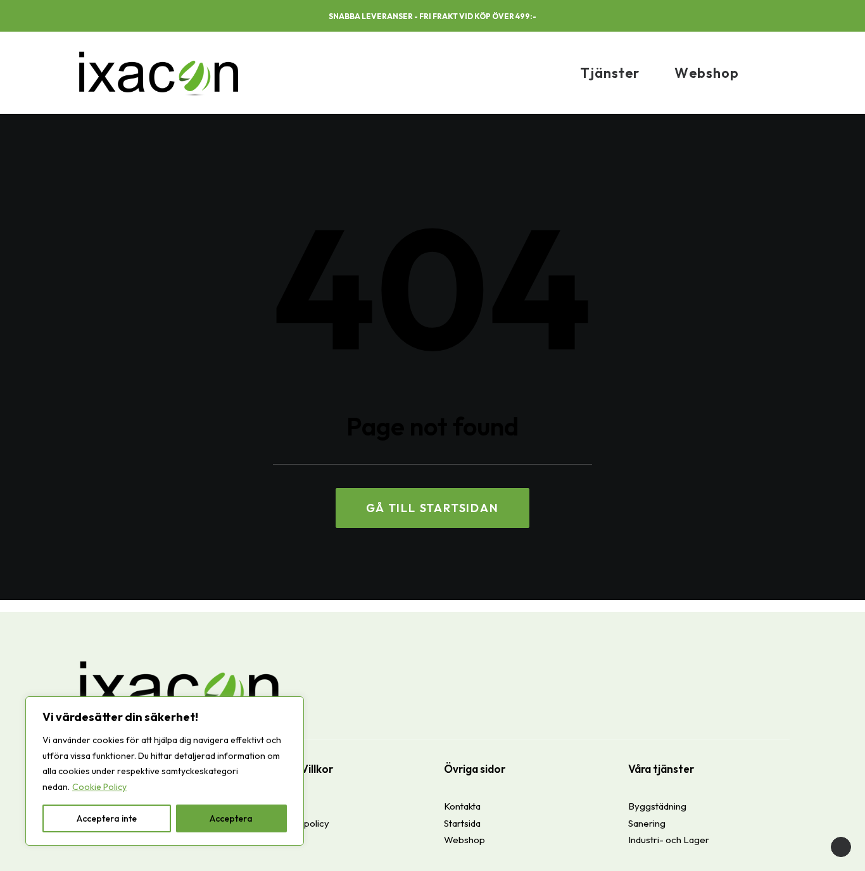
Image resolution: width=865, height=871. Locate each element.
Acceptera (231, 818)
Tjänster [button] (610, 73)
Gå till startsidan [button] (432, 508)
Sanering (647, 823)
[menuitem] (733, 17)
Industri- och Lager (668, 840)
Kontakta (462, 806)
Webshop (706, 73)
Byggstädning (657, 806)
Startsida (462, 823)
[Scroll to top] (841, 846)
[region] (164, 771)
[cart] (783, 72)
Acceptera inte (107, 818)
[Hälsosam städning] (158, 72)
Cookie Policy (99, 787)
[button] (733, 17)
